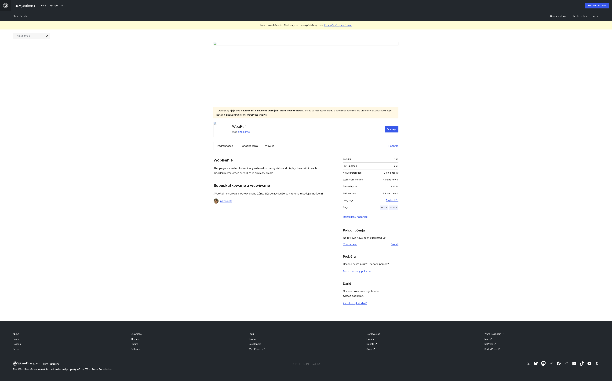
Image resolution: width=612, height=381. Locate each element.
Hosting (17, 344)
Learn (252, 334)
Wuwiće (269, 145)
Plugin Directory (21, 16)
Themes (135, 339)
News (16, 339)
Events (370, 339)
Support (253, 339)
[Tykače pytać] (46, 36)
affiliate (384, 207)
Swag (371, 349)
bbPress (490, 344)
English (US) (392, 200)
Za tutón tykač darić (355, 303)
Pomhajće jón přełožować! (338, 25)
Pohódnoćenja (249, 145)
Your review (350, 244)
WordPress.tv (257, 349)
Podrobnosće (225, 145)
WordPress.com (494, 334)
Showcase (136, 334)
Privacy (17, 349)
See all (394, 244)
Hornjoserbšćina (51, 364)
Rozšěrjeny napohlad (355, 216)
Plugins (134, 344)
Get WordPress (597, 5)
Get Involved (373, 334)
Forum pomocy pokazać (357, 271)
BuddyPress (492, 349)
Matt (488, 339)
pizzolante (244, 131)
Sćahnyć (391, 129)
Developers (255, 344)
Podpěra (393, 145)
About (16, 334)
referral (393, 207)
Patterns (135, 349)
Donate (372, 344)
